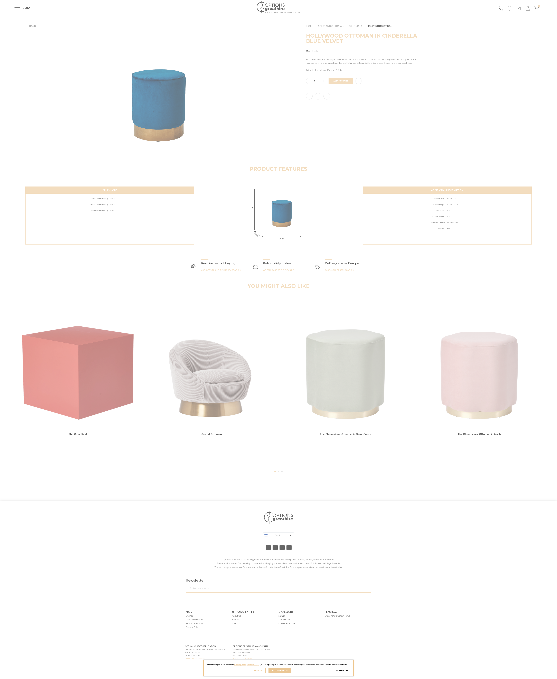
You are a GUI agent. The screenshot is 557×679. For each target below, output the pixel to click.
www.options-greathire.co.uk (246, 664)
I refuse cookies (342, 670)
